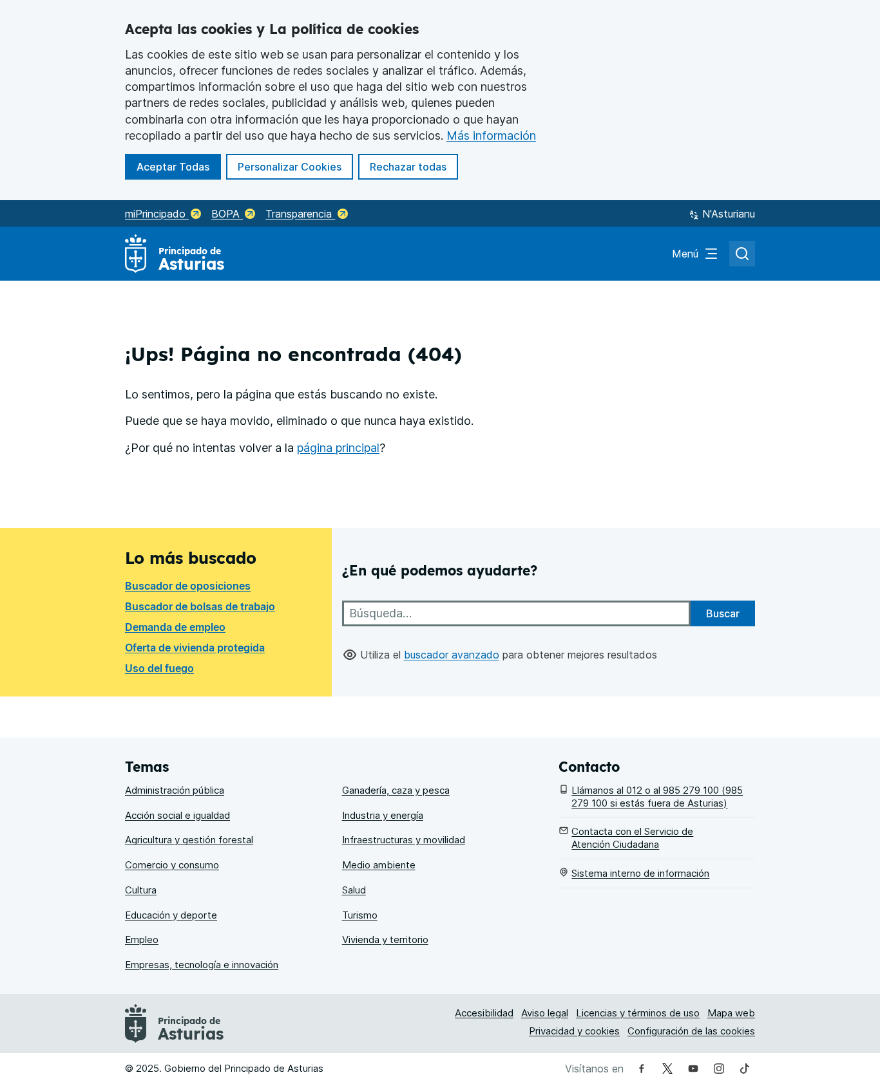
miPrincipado (157, 213)
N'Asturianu (728, 213)
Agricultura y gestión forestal (189, 840)
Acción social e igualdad (177, 815)
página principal (338, 447)
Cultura (141, 890)
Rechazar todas (414, 166)
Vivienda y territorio (385, 939)
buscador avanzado (451, 654)
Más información (491, 135)
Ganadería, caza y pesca (396, 790)
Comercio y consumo (172, 865)
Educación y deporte (171, 915)
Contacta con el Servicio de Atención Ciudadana (632, 837)
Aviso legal (544, 1013)
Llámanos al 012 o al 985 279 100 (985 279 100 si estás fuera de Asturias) (657, 796)
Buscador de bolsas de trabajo (200, 606)
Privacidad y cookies (574, 1031)
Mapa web (731, 1013)
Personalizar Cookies (289, 166)
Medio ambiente (379, 865)
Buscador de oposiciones (188, 585)
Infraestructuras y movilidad (403, 840)
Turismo (360, 915)
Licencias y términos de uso (638, 1013)
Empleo (141, 939)
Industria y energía (382, 815)
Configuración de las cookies (691, 1031)
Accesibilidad (484, 1013)
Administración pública (174, 790)
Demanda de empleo (175, 627)
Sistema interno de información (640, 873)
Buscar (723, 613)
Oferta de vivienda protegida (195, 647)
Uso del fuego (159, 668)
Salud (354, 890)
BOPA (227, 213)
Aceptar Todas (179, 166)
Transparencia (300, 213)
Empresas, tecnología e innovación (201, 964)
